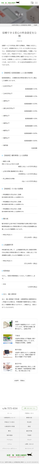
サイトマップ (29, 448)
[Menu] (36, 3)
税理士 (22, 380)
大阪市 (16, 380)
